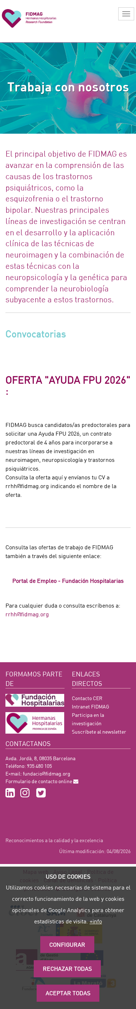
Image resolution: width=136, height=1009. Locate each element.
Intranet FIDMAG (90, 706)
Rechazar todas (67, 968)
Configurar (67, 944)
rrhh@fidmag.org (27, 613)
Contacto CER (87, 698)
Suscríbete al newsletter (99, 732)
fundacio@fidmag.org (46, 773)
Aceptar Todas (68, 992)
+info (96, 921)
